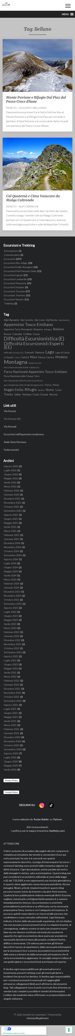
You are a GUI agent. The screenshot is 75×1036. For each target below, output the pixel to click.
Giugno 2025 (11, 518)
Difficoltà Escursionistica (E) (34, 338)
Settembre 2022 (13, 652)
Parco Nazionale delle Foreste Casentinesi (23, 380)
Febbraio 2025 (11, 534)
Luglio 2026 (10, 470)
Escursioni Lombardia (15, 279)
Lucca (25, 357)
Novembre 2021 (12, 692)
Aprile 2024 (10, 575)
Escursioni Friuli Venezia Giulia (20, 271)
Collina (27, 333)
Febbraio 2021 (11, 729)
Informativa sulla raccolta (14, 1033)
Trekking (8, 303)
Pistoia (56, 385)
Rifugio (31, 389)
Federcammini (11, 449)
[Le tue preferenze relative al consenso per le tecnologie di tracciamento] (69, 1030)
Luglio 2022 (10, 660)
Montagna (15, 362)
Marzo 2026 (10, 486)
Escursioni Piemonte (15, 283)
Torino (58, 390)
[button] (65, 14)
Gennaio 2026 (11, 494)
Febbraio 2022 (11, 680)
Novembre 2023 (12, 595)
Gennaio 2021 (11, 733)
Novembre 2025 (12, 502)
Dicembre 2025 (12, 498)
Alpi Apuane (11, 319)
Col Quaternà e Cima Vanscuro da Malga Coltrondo (33, 198)
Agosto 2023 (11, 607)
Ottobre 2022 (11, 648)
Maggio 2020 (11, 765)
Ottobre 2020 (11, 745)
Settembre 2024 (13, 555)
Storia (50, 390)
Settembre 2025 (13, 510)
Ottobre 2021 (11, 696)
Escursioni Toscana (14, 291)
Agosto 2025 (11, 514)
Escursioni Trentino (14, 295)
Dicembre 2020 (12, 737)
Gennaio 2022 (11, 684)
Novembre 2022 (12, 644)
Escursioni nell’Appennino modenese (24, 434)
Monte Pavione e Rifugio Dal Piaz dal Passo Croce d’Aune (36, 99)
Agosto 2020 (11, 753)
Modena (61, 357)
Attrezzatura (11, 250)
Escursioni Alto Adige (15, 262)
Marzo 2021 (10, 725)
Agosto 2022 (11, 656)
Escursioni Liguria (13, 275)
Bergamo (38, 329)
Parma (48, 384)
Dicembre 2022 (12, 640)
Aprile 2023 (10, 623)
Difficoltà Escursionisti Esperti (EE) (34, 345)
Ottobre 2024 (11, 551)
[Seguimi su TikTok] (51, 805)
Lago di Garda (62, 352)
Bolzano (58, 329)
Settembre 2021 (13, 700)
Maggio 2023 (11, 619)
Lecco (17, 357)
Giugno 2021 (11, 712)
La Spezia (8, 357)
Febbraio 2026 (11, 490)
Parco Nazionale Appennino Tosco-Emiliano (35, 372)
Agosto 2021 (11, 704)
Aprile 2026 (10, 482)
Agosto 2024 (11, 559)
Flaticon (57, 819)
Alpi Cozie (39, 320)
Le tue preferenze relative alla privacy (27, 1029)
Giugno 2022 (11, 664)
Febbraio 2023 (11, 632)
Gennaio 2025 (11, 539)
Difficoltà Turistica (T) (14, 352)
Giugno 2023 (11, 615)
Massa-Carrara (46, 357)
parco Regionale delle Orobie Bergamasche (24, 385)
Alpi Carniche (26, 320)
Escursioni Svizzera (14, 287)
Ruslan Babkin (41, 819)
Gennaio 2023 (11, 636)
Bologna (48, 329)
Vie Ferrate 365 (12, 418)
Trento (8, 394)
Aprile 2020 (10, 769)
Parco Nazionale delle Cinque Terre (21, 376)
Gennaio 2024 (11, 587)
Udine (17, 394)
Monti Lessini (35, 363)
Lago (49, 352)
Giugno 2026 (11, 474)
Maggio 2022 (11, 668)
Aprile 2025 (10, 526)
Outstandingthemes (38, 1018)
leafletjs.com (57, 830)
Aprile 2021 (10, 721)
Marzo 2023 (10, 627)
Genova (39, 352)
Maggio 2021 (11, 716)
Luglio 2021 (10, 708)
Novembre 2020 (12, 741)
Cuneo (36, 333)
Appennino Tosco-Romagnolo (18, 329)
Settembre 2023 (13, 603)
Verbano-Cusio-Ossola (35, 394)
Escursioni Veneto (14, 299)
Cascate (17, 333)
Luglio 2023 (10, 611)
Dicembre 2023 (12, 591)
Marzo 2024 (10, 579)
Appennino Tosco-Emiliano (28, 324)
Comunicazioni (12, 254)
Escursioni (9, 258)
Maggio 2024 (11, 571)
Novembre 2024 (12, 547)
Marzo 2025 (10, 530)
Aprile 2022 (10, 672)
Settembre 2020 (13, 749)
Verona (53, 394)
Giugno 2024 (11, 567)
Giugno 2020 (11, 761)
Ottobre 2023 (11, 599)
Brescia (7, 334)
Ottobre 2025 (11, 506)
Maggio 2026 (11, 478)
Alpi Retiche (64, 320)
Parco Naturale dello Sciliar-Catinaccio (21, 367)
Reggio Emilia (13, 390)
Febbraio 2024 (11, 583)
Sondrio (41, 390)
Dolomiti (29, 352)
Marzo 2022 (10, 676)
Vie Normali (10, 426)
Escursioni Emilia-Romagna (18, 267)
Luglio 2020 (10, 757)
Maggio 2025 (11, 522)
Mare (33, 357)
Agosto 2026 (11, 466)
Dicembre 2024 (12, 543)
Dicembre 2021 (12, 688)
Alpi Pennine (52, 320)
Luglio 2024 (10, 563)
